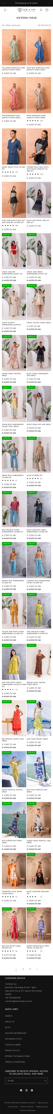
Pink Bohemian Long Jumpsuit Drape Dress (11, 117)
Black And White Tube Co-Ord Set (38, 221)
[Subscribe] (45, 1081)
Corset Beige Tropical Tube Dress (39, 842)
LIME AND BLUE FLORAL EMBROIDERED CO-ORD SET (37, 633)
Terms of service (27, 1107)
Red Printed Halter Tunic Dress (13, 740)
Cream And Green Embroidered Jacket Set (37, 273)
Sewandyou (15, 1103)
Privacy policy (13, 1107)
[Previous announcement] (5, 3)
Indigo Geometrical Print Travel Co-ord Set (38, 947)
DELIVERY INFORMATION (15, 1033)
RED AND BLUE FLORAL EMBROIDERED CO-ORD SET (12, 531)
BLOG (7, 1027)
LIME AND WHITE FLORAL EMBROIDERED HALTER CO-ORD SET (14, 685)
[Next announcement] (48, 3)
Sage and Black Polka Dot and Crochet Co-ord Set (13, 221)
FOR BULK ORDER (13, 1044)
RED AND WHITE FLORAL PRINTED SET (11, 947)
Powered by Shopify (28, 1103)
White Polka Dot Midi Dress (39, 425)
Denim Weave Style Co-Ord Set (13, 168)
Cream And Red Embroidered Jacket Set (12, 273)
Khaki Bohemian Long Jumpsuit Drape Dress (36, 117)
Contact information (27, 1110)
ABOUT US (9, 1021)
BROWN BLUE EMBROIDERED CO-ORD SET (13, 582)
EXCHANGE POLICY (13, 1039)
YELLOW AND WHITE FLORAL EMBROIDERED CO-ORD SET (13, 633)
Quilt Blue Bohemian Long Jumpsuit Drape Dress (38, 69)
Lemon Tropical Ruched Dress (12, 791)
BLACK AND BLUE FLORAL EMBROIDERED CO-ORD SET (37, 531)
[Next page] (37, 969)
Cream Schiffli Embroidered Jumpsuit (11, 324)
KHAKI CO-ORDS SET (35, 475)
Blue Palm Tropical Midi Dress (37, 791)
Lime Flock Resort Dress (37, 739)
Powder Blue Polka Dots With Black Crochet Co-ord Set (37, 169)
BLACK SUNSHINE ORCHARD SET (38, 893)
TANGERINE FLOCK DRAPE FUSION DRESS (12, 893)
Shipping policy (42, 1107)
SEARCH (8, 1016)
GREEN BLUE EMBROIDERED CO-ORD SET (12, 476)
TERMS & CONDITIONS (15, 1062)
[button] (5, 10)
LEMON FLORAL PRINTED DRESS (11, 375)
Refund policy (43, 1103)
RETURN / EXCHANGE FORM (17, 1056)
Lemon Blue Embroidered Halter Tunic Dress (13, 425)
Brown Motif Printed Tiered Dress (36, 684)
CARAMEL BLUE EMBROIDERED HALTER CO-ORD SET (38, 582)
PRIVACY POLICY (12, 1050)
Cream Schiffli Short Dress (39, 323)
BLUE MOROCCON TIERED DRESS (12, 842)
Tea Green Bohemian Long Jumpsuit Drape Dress (13, 69)
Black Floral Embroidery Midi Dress (37, 375)
